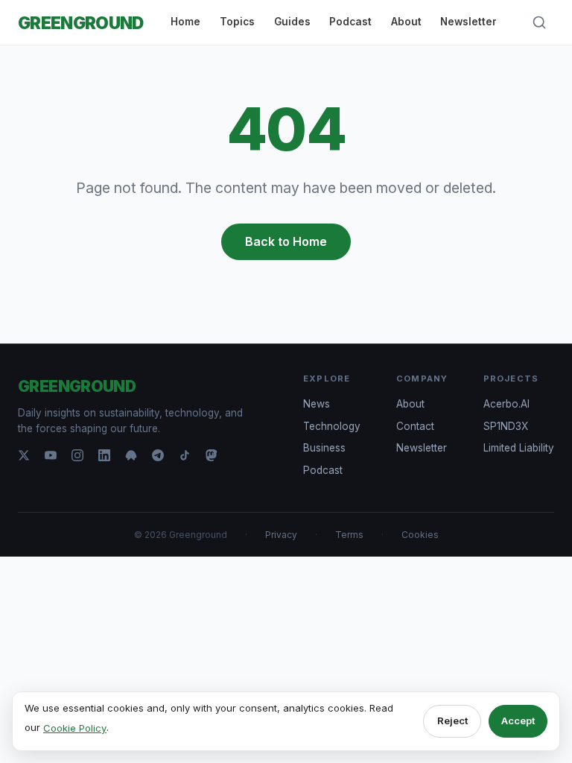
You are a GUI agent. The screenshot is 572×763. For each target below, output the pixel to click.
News (316, 404)
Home (185, 22)
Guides (292, 22)
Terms (349, 534)
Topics (237, 22)
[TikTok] (185, 455)
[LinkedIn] (104, 455)
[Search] (539, 22)
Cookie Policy (75, 728)
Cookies (420, 534)
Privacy (281, 534)
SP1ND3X (505, 426)
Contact (415, 426)
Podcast (350, 22)
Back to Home (286, 241)
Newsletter (468, 22)
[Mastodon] (211, 455)
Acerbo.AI (506, 404)
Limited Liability (518, 448)
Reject (452, 720)
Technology (331, 426)
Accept (518, 720)
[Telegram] (158, 455)
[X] (24, 455)
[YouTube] (51, 455)
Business (324, 448)
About (406, 22)
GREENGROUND (81, 23)
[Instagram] (77, 455)
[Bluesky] (131, 455)
